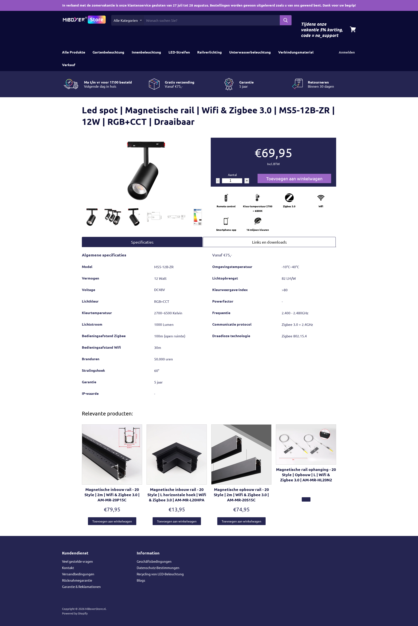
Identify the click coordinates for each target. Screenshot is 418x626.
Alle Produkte (73, 52)
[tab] (142, 242)
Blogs (141, 580)
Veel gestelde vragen (77, 561)
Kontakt (68, 568)
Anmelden (347, 52)
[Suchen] (286, 20)
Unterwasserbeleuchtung (250, 52)
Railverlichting (209, 52)
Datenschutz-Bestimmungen (158, 568)
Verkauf (68, 64)
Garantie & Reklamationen (81, 586)
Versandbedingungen (78, 574)
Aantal (232, 175)
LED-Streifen (179, 52)
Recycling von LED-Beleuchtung (160, 574)
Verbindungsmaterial (296, 52)
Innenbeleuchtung (146, 52)
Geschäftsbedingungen (154, 561)
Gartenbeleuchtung (108, 52)
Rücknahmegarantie (77, 580)
